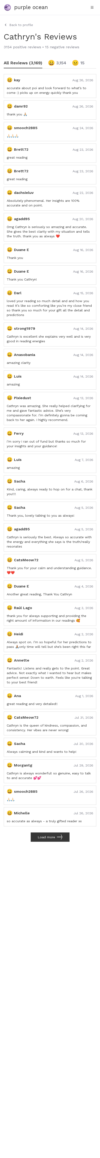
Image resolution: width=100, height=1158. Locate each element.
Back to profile (21, 25)
